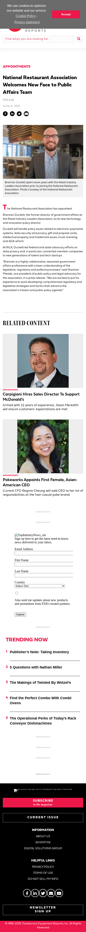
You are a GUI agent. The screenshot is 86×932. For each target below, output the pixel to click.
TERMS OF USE (43, 873)
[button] (43, 802)
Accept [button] (66, 14)
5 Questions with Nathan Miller (36, 667)
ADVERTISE (43, 842)
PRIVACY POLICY (43, 867)
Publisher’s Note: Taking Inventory (39, 652)
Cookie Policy (26, 16)
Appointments (16, 67)
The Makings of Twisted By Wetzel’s (40, 683)
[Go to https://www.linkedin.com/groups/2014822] (35, 893)
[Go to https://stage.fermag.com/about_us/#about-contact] (51, 893)
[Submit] (79, 39)
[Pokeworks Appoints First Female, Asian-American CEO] (43, 446)
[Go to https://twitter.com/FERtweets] (43, 893)
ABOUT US (43, 836)
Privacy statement (27, 22)
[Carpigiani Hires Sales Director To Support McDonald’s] (43, 360)
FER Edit (8, 100)
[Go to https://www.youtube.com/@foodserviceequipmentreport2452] (59, 893)
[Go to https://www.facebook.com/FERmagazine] (27, 893)
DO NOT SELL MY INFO (43, 879)
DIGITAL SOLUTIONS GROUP (43, 848)
